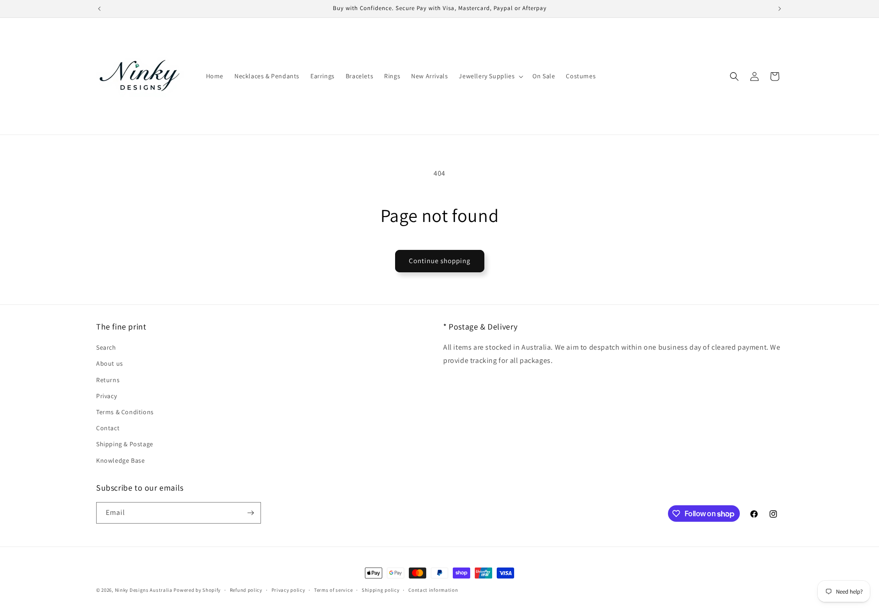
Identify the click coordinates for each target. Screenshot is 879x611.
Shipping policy (381, 590)
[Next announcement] (780, 8)
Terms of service (333, 590)
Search (106, 347)
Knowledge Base (120, 460)
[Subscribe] (250, 513)
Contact (107, 428)
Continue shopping (440, 260)
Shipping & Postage (124, 444)
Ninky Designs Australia (144, 590)
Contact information (433, 590)
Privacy (106, 396)
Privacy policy (288, 590)
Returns (107, 380)
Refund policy (246, 590)
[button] (490, 76)
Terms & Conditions (125, 412)
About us (109, 363)
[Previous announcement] (99, 8)
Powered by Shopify (197, 590)
